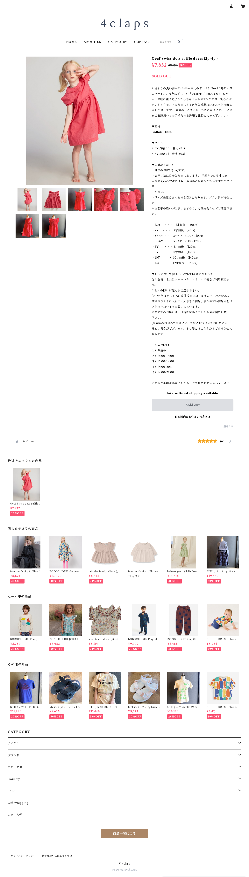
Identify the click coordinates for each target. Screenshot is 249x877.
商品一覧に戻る (124, 833)
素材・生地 (15, 767)
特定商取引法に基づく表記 (57, 855)
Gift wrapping (18, 803)
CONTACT (142, 42)
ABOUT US (92, 42)
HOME (71, 42)
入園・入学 (15, 815)
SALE (12, 791)
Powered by (120, 869)
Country (14, 779)
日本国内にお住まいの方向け (192, 417)
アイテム (13, 743)
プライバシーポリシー (23, 855)
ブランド (13, 755)
